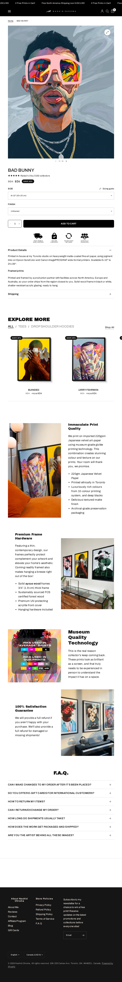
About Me (13, 907)
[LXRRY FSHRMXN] (88, 359)
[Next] (66, 161)
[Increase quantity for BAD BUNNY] (19, 223)
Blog (10, 925)
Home (10, 21)
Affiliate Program (17, 921)
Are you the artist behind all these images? (41, 835)
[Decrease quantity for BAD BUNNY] (10, 223)
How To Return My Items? (26, 801)
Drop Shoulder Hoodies (52, 326)
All (11, 326)
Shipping (13, 294)
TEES (22, 326)
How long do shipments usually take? (36, 818)
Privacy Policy (43, 905)
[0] (112, 11)
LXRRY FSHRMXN (88, 390)
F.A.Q (39, 923)
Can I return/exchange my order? (33, 810)
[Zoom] (107, 32)
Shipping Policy (44, 914)
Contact (12, 916)
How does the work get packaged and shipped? (43, 826)
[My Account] (102, 11)
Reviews (12, 912)
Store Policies (44, 899)
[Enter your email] (83, 935)
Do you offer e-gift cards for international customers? (51, 793)
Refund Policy (43, 909)
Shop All (109, 327)
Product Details (17, 250)
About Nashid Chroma (19, 900)
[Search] (107, 11)
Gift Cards (13, 930)
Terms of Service (45, 919)
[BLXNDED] (33, 359)
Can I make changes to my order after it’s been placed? (49, 784)
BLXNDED (33, 390)
